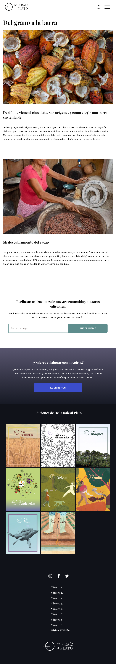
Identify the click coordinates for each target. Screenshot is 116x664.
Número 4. (57, 603)
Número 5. (57, 608)
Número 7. (57, 619)
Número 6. (57, 614)
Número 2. (57, 592)
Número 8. (57, 625)
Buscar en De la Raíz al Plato (98, 7)
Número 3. (57, 598)
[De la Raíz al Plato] (15, 7)
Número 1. (57, 587)
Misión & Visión (60, 630)
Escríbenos (58, 387)
